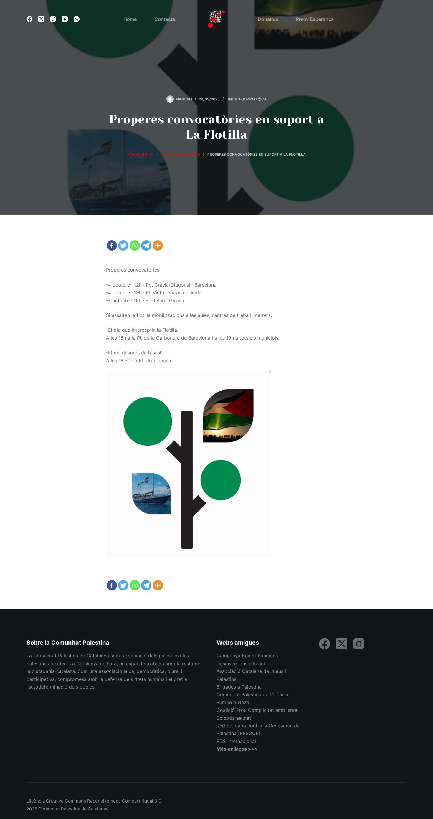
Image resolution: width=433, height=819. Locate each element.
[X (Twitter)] (41, 19)
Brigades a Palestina (239, 687)
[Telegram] (146, 245)
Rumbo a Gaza (232, 702)
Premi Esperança (315, 19)
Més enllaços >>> (237, 749)
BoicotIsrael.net (233, 718)
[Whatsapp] (135, 245)
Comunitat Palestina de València (252, 694)
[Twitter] (123, 245)
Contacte (164, 19)
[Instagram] (53, 19)
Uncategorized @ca (247, 99)
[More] (158, 245)
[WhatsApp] (77, 19)
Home (130, 19)
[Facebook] (29, 19)
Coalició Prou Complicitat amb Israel (257, 710)
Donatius (268, 19)
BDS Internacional (236, 741)
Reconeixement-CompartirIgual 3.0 (124, 801)
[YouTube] (65, 19)
